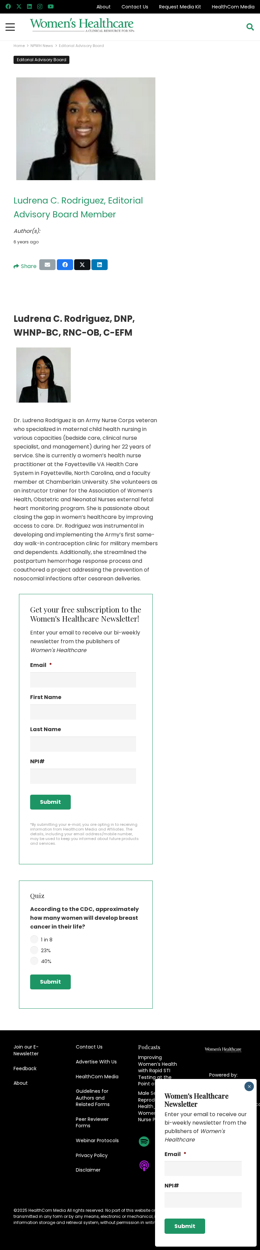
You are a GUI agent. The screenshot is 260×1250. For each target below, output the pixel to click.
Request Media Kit (180, 6)
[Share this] (65, 264)
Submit (50, 802)
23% (46, 950)
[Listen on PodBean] (147, 1186)
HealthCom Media (233, 6)
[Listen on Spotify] (147, 1141)
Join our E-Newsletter (26, 1050)
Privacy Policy (92, 1155)
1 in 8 (46, 939)
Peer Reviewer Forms (92, 1122)
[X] (19, 6)
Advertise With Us (96, 1061)
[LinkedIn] (29, 6)
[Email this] (47, 264)
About (103, 6)
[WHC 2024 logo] (82, 27)
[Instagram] (39, 7)
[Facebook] (8, 6)
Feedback (25, 1068)
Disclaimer (88, 1170)
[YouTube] (51, 6)
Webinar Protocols (97, 1140)
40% (46, 961)
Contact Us (135, 6)
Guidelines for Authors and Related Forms (93, 1098)
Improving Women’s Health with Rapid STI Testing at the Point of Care (157, 1070)
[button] (10, 27)
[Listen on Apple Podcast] (147, 1165)
